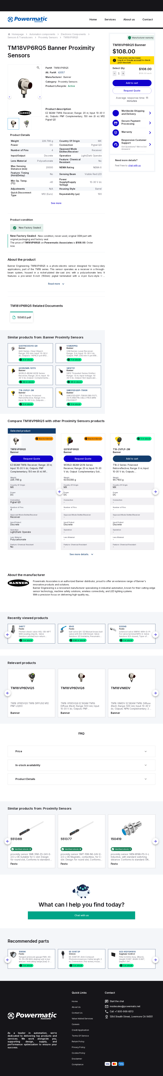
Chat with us (81, 915)
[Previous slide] (9, 97)
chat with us (134, 165)
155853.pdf (24, 317)
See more (56, 203)
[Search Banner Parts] (18, 585)
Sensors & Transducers (20, 37)
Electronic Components (73, 34)
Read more (54, 283)
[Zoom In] (38, 68)
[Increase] (123, 73)
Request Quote (132, 90)
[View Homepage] (27, 19)
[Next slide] (40, 97)
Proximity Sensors (48, 37)
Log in (121, 60)
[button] (132, 113)
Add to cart (132, 83)
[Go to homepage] (32, 1016)
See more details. (79, 554)
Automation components (42, 34)
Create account (134, 60)
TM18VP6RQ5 (70, 37)
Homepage (18, 34)
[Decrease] (114, 73)
